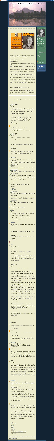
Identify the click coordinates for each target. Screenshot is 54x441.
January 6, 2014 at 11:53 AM (14, 200)
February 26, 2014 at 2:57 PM (14, 308)
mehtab (12, 323)
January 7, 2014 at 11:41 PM (14, 204)
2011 (38, 56)
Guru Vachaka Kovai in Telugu (42, 52)
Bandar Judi (12, 424)
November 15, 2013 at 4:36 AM (14, 173)
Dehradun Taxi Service (13, 189)
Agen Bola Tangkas (13, 429)
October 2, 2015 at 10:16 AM (14, 433)
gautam (12, 360)
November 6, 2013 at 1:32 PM (14, 148)
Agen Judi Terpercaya (13, 423)
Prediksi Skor (12, 430)
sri (11, 205)
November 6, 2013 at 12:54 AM (14, 104)
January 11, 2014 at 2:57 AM (14, 209)
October (40, 53)
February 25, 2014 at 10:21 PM (14, 264)
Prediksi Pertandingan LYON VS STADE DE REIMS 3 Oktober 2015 (18, 431)
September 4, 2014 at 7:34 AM (14, 328)
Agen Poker (12, 427)
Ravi (11, 105)
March (39, 54)
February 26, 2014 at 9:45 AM (14, 299)
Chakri (12, 210)
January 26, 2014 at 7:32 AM (14, 239)
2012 (38, 55)
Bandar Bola (12, 425)
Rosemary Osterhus (13, 170)
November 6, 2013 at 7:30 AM (14, 123)
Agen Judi (12, 422)
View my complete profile (41, 62)
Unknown (12, 182)
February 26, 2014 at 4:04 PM (14, 315)
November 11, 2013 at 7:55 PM (14, 164)
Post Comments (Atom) (14, 438)
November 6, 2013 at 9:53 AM (14, 133)
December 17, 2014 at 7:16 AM (14, 346)
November (40, 51)
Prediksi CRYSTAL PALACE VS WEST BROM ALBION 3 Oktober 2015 (18, 432)
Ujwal (11, 174)
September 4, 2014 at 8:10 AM (14, 335)
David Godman (13, 134)
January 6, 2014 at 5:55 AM (14, 195)
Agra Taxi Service (13, 188)
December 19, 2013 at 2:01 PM (14, 191)
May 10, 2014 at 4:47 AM (13, 322)
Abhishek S (12, 165)
